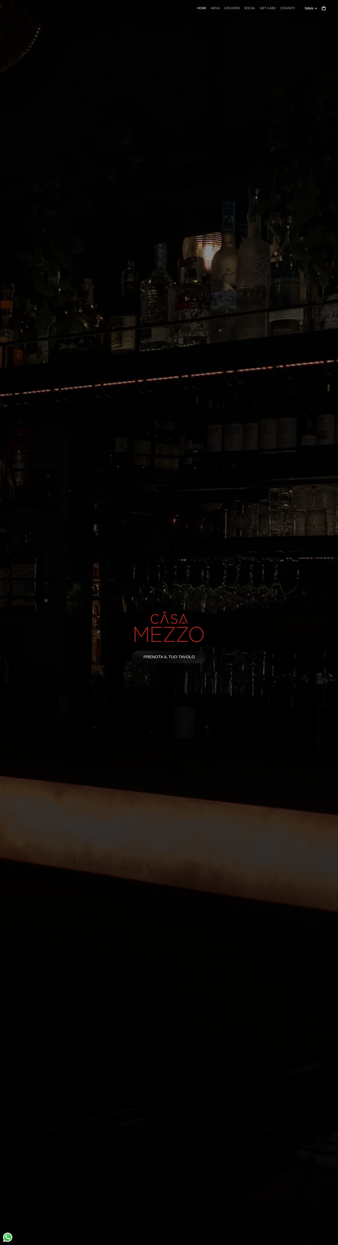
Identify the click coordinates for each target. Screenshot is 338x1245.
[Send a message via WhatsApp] (7, 1237)
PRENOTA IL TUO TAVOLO (169, 657)
